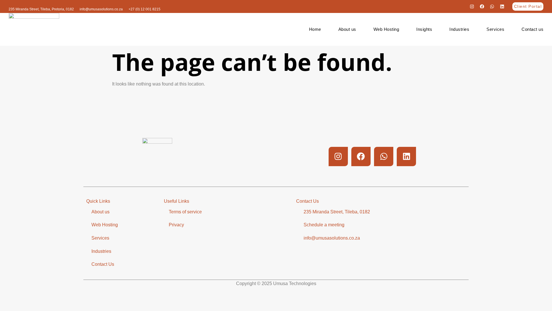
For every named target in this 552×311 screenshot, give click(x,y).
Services (495, 29)
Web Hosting (386, 29)
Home (315, 29)
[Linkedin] (502, 6)
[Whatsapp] (492, 6)
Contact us (532, 29)
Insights (424, 29)
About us (347, 29)
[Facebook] (482, 6)
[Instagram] (472, 6)
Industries (459, 29)
